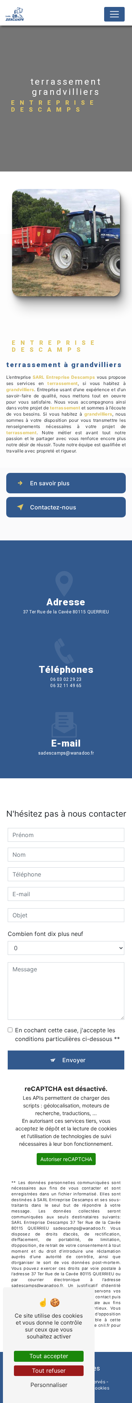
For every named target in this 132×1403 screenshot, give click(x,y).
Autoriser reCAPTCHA (66, 1159)
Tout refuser (49, 1370)
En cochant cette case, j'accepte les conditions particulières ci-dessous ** (67, 1034)
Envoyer (73, 1060)
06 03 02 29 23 (65, 679)
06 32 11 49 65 (65, 685)
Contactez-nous (53, 507)
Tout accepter (48, 1356)
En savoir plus (50, 483)
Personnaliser (48, 1384)
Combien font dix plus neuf (45, 933)
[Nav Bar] (114, 14)
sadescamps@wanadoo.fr (66, 753)
